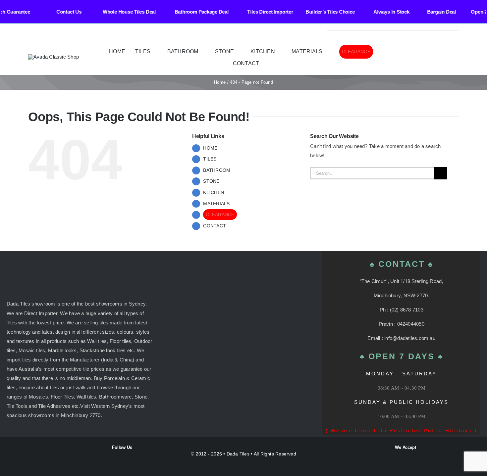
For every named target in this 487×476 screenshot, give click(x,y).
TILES (209, 159)
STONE (211, 181)
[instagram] (41, 30)
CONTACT (214, 225)
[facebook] (30, 30)
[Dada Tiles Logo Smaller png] (53, 57)
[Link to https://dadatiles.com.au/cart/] (447, 57)
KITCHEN (213, 192)
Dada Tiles (238, 453)
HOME (210, 148)
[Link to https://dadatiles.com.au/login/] (421, 57)
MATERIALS (216, 203)
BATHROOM (216, 170)
